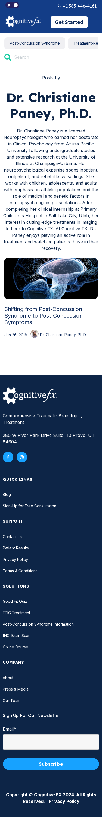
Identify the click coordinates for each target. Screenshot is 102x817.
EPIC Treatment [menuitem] (16, 612)
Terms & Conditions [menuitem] (20, 571)
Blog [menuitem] (7, 494)
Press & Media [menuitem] (16, 689)
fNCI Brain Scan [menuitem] (16, 635)
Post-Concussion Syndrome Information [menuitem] (38, 624)
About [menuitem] (8, 677)
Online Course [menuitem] (15, 647)
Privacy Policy (64, 801)
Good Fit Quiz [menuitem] (15, 601)
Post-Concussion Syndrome (35, 43)
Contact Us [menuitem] (12, 536)
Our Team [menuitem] (11, 700)
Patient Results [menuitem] (16, 548)
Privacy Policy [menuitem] (15, 559)
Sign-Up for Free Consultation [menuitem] (29, 506)
